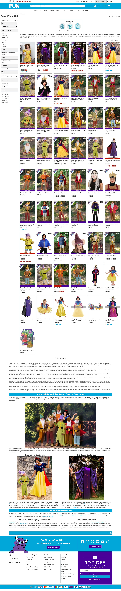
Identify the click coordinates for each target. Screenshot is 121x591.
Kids (2, 39)
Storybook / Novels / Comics (8, 77)
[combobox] (61, 6)
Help (110, 1)
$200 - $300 (4, 100)
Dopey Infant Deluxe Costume (25, 256)
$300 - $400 (4, 102)
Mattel (2, 62)
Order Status (30, 559)
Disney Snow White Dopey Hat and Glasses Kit (78, 256)
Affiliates (63, 562)
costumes (28, 399)
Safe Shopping (48, 557)
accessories (83, 515)
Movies (3, 75)
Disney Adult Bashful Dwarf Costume (78, 131)
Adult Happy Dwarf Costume (110, 131)
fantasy (60, 515)
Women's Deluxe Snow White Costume (60, 319)
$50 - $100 (4, 96)
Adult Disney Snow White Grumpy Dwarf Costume (111, 99)
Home (13, 555)
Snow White (12, 504)
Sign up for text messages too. (90, 574)
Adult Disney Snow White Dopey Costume (26, 99)
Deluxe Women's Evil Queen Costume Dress (95, 288)
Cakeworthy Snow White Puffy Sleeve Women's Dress (26, 67)
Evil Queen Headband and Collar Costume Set (43, 99)
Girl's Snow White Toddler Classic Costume (112, 288)
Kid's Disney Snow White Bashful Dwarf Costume (77, 161)
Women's (4, 37)
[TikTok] (107, 541)
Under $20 (4, 93)
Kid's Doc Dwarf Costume (26, 192)
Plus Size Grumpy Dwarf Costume (111, 224)
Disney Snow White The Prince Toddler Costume (60, 193)
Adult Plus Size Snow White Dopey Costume (44, 288)
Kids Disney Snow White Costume (60, 99)
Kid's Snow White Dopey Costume (43, 161)
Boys (3, 44)
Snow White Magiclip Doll (26, 350)
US (79, 1)
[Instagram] (87, 541)
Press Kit (63, 566)
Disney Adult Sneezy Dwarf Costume (61, 224)
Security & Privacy (49, 559)
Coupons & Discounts (32, 569)
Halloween (3, 68)
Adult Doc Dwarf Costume (43, 192)
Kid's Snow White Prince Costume (43, 224)
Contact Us (101, 1)
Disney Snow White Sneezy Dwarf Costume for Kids (27, 224)
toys (73, 515)
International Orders (32, 566)
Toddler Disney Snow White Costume (61, 131)
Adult (2, 33)
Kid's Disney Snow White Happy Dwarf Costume (77, 99)
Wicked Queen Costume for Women (27, 319)
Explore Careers (53, 547)
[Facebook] (82, 541)
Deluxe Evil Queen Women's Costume (112, 161)
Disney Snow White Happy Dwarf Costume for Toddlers (27, 289)
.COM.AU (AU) (47, 569)
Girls (3, 46)
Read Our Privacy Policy (95, 579)
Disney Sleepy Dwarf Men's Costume (78, 224)
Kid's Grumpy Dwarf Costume (93, 99)
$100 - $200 (4, 98)
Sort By (114, 40)
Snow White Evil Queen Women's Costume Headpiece (111, 194)
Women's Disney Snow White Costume (94, 66)
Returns (29, 562)
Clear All (15, 20)
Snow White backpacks (98, 522)
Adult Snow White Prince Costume (60, 66)
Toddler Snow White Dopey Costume (95, 161)
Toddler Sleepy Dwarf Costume (110, 256)
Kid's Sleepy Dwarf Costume (93, 131)
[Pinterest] (97, 541)
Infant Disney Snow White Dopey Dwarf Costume (26, 131)
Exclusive (3, 83)
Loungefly (12, 522)
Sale (2, 86)
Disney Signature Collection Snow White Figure (78, 319)
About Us (63, 557)
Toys (2, 54)
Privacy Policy (47, 562)
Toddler (4, 42)
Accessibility (64, 564)
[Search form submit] (83, 6)
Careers (63, 559)
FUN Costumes (4, 60)
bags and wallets (24, 523)
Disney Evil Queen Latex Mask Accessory (94, 193)
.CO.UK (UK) (47, 566)
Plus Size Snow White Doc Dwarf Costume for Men (60, 288)
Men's (3, 35)
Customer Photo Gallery (67, 574)
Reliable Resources (66, 569)
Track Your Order (89, 1)
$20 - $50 (4, 95)
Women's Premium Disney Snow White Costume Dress (61, 161)
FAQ (28, 564)
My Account (14, 558)
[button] (99, 6)
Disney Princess (74, 399)
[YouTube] (102, 541)
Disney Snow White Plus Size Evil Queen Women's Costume (43, 67)
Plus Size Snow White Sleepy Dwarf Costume (94, 256)
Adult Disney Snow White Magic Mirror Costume (94, 224)
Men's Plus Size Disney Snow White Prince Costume (60, 257)
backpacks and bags (47, 516)
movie (47, 399)
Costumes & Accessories (7, 52)
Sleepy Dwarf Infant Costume (25, 161)
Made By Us (4, 85)
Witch (75, 507)
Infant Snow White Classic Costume (43, 319)
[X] (92, 541)
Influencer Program (66, 576)
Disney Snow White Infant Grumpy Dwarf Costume (43, 131)
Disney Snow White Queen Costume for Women (78, 66)
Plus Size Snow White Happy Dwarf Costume (77, 288)
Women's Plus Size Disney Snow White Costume (111, 66)
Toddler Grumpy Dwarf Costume (77, 193)
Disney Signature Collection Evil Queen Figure (112, 319)
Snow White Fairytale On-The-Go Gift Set (94, 319)
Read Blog (96, 546)
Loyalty (63, 578)
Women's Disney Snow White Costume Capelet (43, 256)
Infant (3, 41)
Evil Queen (87, 504)
